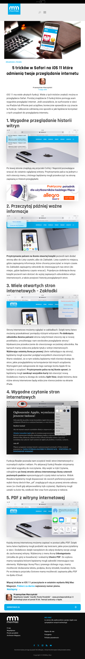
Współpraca (11, 630)
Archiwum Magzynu (13, 635)
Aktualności (10, 62)
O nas (9, 628)
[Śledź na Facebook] (34, 645)
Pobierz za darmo (26, 586)
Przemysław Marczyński (42, 87)
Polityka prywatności (51, 638)
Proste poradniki (12, 633)
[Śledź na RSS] (46, 645)
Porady (19, 62)
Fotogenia (47, 634)
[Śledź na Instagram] (42, 645)
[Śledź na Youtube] (50, 645)
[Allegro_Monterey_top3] (42, 200)
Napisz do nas (49, 631)
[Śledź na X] (38, 645)
